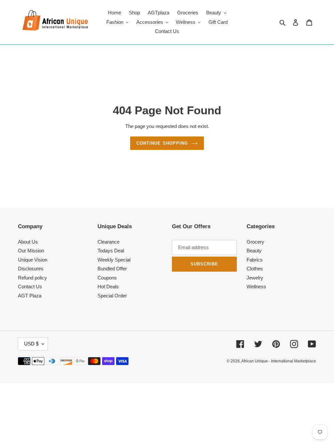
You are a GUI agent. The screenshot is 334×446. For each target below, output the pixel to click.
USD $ (31, 343)
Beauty (254, 250)
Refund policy (32, 277)
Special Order (112, 295)
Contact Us (30, 286)
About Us (28, 242)
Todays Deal (111, 250)
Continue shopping (162, 143)
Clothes (255, 268)
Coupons (107, 277)
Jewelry (255, 277)
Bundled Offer (112, 268)
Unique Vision (32, 260)
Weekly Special (114, 260)
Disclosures (30, 268)
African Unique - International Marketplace (278, 361)
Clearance (108, 242)
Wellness (256, 286)
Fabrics (255, 260)
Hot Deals (108, 286)
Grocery (255, 242)
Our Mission (31, 250)
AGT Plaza (29, 295)
